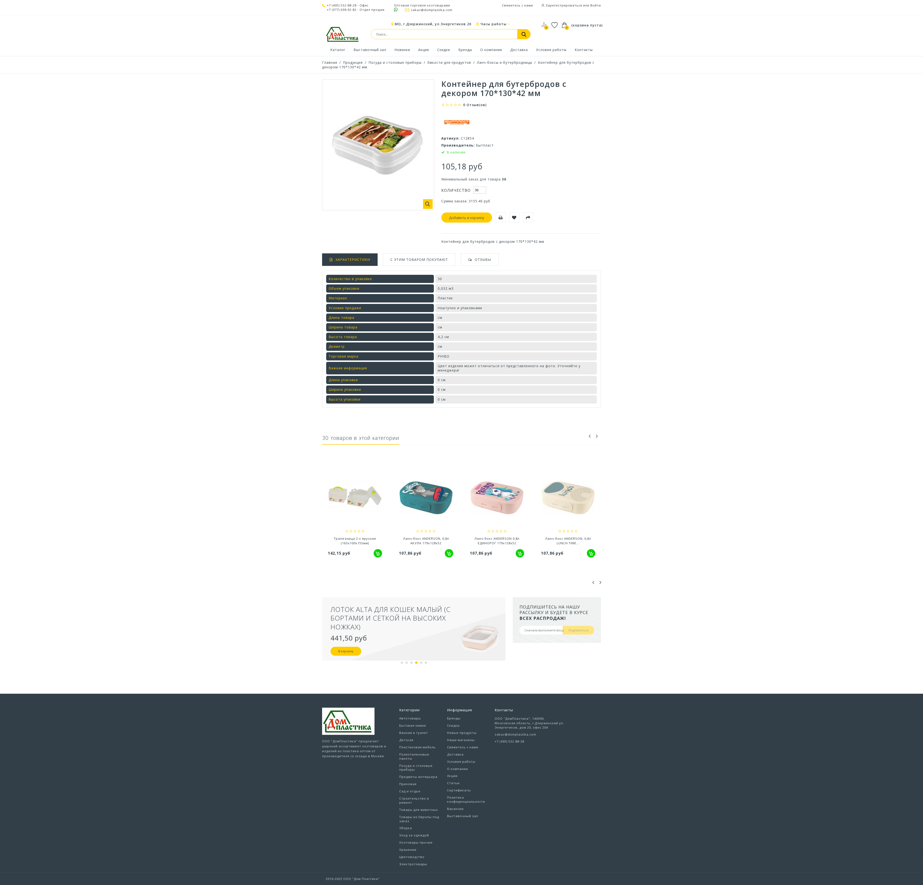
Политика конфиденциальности (466, 799)
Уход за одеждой (414, 835)
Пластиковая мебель (417, 747)
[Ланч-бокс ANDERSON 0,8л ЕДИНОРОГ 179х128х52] (497, 498)
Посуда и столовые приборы (395, 62)
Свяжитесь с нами (517, 5)
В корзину (346, 651)
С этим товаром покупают (419, 259)
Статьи (453, 783)
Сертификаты (459, 790)
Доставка (519, 49)
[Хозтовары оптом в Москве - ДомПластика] (342, 34)
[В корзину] (378, 553)
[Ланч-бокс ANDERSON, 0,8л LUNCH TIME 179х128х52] (568, 498)
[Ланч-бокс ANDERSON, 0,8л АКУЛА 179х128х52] (426, 498)
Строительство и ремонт (414, 800)
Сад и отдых (410, 791)
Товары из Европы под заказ (419, 819)
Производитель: (458, 145)
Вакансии (455, 809)
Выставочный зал (370, 49)
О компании (491, 49)
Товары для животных (418, 810)
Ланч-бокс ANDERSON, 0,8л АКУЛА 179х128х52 (426, 540)
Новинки (402, 49)
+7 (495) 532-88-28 (341, 5)
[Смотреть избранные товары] (554, 26)
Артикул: (450, 138)
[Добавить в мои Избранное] (514, 217)
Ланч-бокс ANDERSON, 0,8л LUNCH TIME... (568, 540)
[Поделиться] (528, 217)
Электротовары (413, 864)
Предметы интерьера (418, 777)
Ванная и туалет (413, 733)
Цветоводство (411, 857)
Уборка (405, 828)
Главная (329, 62)
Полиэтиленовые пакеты (414, 756)
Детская (406, 740)
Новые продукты (462, 733)
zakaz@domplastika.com (431, 10)
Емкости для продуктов (449, 62)
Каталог (337, 49)
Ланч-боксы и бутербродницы (504, 62)
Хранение (408, 849)
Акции (423, 49)
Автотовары (410, 718)
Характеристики (353, 259)
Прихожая (408, 784)
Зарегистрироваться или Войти (573, 5)
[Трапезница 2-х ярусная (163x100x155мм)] (355, 498)
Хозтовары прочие (416, 842)
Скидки (443, 49)
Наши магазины (461, 740)
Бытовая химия (412, 725)
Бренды (465, 49)
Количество (456, 190)
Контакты (584, 49)
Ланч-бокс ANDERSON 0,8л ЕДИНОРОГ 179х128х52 (496, 540)
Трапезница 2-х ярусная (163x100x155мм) (355, 540)
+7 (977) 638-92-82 (341, 10)
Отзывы (483, 259)
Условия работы (551, 49)
